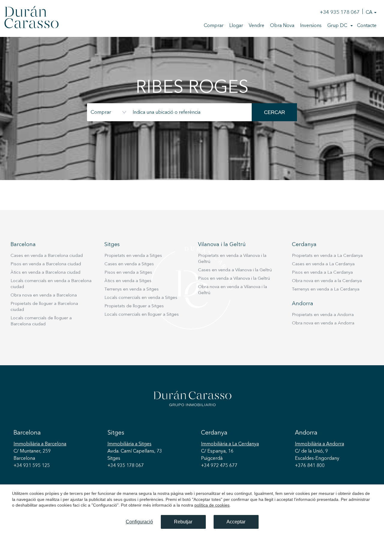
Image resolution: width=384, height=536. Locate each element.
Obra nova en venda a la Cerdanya (327, 281)
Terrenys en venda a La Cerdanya (325, 289)
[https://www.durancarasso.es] (31, 18)
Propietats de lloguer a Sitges (134, 306)
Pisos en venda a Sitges (128, 272)
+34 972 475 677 (219, 465)
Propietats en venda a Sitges (133, 256)
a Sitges (129, 444)
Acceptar (235, 521)
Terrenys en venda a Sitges (131, 289)
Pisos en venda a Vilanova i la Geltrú (234, 278)
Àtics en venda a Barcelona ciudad (45, 272)
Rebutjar (183, 521)
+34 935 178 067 (340, 12)
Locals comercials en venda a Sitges (140, 298)
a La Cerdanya (230, 444)
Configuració (139, 521)
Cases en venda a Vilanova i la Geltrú (235, 270)
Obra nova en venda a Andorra (323, 323)
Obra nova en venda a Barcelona (43, 295)
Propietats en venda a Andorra (323, 315)
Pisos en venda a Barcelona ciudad (45, 264)
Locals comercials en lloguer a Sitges (141, 314)
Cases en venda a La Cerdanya (323, 264)
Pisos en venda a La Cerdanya (322, 272)
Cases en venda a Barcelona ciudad (46, 256)
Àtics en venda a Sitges (128, 281)
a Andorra (319, 444)
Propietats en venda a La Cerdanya (327, 256)
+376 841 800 (310, 465)
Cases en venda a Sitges (129, 264)
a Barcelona (40, 444)
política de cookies (212, 505)
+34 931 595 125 (32, 465)
